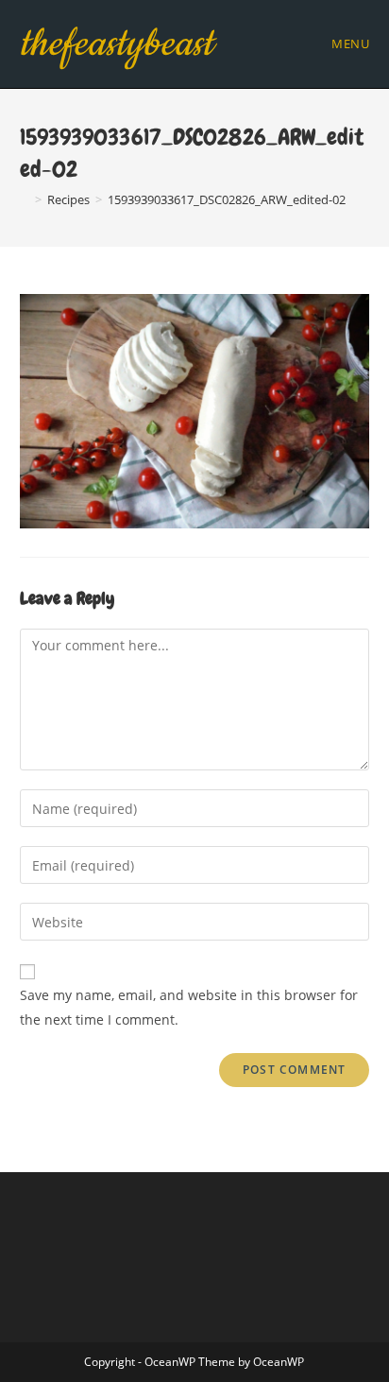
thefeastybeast (116, 44)
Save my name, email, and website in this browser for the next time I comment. (189, 1007)
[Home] (24, 199)
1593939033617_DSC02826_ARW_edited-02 (227, 199)
